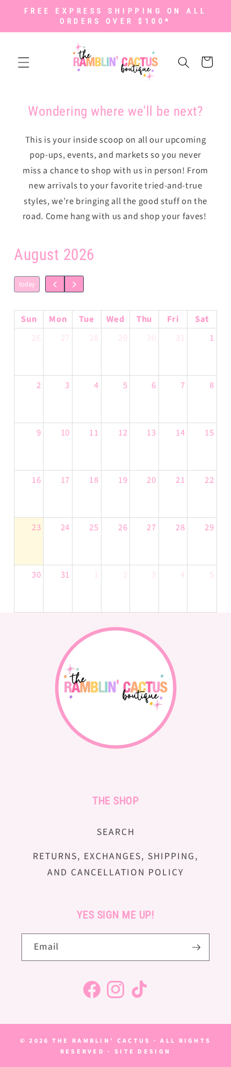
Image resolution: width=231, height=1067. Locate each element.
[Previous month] (55, 284)
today (27, 284)
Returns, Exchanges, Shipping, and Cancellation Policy (115, 864)
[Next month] (74, 284)
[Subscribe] (196, 947)
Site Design (142, 1051)
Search (116, 832)
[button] (24, 62)
